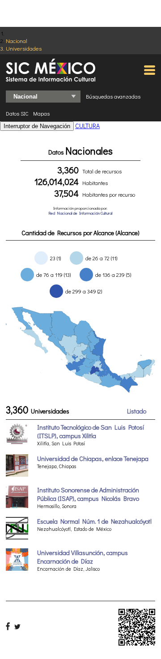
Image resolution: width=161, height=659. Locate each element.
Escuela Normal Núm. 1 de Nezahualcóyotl (94, 521)
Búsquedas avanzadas (113, 96)
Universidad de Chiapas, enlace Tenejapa (92, 458)
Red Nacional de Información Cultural (80, 213)
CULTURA (87, 125)
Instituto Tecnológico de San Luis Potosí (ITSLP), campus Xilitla (90, 431)
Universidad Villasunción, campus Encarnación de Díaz (82, 556)
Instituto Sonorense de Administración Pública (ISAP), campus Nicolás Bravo (88, 494)
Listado (136, 411)
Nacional (16, 40)
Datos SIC (17, 113)
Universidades (24, 48)
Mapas (41, 113)
